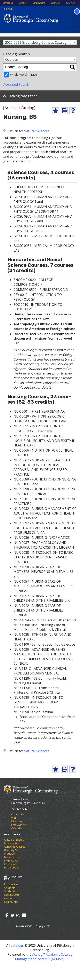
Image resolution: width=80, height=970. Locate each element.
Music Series (11, 857)
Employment (39, 2)
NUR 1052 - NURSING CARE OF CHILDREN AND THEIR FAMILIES (39, 598)
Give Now (70, 2)
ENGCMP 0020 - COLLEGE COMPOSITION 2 (33, 282)
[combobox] (40, 42)
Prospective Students (11, 886)
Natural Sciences (36, 131)
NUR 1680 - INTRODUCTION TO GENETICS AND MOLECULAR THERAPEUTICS (38, 702)
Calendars (55, 2)
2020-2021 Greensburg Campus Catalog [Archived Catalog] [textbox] (41, 42)
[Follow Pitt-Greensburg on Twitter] (12, 915)
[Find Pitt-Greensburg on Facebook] (6, 915)
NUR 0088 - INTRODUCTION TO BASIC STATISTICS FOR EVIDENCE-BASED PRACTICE (43, 557)
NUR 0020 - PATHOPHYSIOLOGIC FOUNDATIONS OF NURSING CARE (40, 418)
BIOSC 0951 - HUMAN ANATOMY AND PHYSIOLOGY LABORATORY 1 (43, 209)
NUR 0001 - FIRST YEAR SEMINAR (39, 411)
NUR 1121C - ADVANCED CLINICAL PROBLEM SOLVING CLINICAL (40, 671)
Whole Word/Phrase (23, 74)
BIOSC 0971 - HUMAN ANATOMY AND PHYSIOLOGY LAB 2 (43, 228)
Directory (23, 2)
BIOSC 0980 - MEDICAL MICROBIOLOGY (44, 236)
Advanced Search (16, 84)
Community (11, 902)
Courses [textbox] (11, 59)
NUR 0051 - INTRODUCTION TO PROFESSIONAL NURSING (38, 428)
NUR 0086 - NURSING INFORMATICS (42, 537)
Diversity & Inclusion (10, 851)
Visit (13, 818)
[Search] (72, 67)
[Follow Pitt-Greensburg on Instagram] (18, 915)
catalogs (17, 945)
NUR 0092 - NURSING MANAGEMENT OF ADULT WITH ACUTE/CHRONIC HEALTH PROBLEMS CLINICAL (45, 528)
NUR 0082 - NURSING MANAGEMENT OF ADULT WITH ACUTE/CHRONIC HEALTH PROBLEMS (45, 513)
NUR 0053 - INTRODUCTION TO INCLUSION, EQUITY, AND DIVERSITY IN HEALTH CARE (45, 441)
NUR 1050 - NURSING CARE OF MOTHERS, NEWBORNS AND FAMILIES (43, 569)
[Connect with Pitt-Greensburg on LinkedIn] (23, 915)
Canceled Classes (14, 846)
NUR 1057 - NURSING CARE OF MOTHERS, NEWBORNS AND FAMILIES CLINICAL (43, 586)
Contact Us (7, 2)
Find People (8, 8)
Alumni (8, 898)
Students (9, 891)
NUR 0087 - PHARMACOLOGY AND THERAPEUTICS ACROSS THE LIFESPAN (44, 545)
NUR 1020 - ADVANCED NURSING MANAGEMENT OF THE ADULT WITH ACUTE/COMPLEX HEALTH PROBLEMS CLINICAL (43, 656)
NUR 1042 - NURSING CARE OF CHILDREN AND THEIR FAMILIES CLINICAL (39, 610)
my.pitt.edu (11, 860)
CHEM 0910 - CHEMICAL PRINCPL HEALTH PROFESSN (39, 189)
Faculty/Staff (11, 895)
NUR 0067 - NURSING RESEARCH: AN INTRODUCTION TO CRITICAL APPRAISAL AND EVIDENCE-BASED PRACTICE (42, 467)
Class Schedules (14, 839)
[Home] (31, 789)
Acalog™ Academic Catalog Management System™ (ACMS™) (44, 956)
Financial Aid (11, 843)
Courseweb (11, 864)
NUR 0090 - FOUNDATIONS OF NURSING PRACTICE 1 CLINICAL (45, 491)
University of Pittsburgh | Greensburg (31, 18)
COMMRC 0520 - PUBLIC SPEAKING (41, 289)
